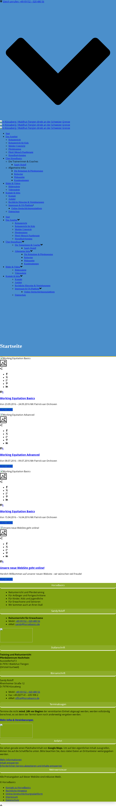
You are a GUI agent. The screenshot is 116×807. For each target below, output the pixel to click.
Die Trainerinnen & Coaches (27, 245)
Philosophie (19, 177)
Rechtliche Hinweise (16, 790)
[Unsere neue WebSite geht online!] (0, 527)
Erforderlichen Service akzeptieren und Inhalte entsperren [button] (31, 765)
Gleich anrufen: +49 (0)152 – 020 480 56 (23, 1)
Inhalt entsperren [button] (9, 762)
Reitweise (18, 174)
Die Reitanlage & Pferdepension (28, 171)
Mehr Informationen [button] (11, 759)
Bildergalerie (14, 186)
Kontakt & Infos (13, 193)
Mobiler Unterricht (16, 146)
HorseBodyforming (17, 155)
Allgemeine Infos (22, 251)
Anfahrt (11, 199)
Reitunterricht (14, 139)
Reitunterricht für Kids (18, 143)
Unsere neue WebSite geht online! (22, 568)
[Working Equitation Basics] (0, 358)
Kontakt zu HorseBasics (18, 787)
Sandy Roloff (20, 164)
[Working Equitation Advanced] (0, 414)
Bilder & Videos (13, 183)
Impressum (12, 796)
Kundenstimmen (21, 180)
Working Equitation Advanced (20, 455)
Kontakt (12, 196)
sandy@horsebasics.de (27, 624)
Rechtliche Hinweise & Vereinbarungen (26, 202)
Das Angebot (11, 136)
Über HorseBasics (14, 158)
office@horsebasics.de (27, 698)
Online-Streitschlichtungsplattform (26, 208)
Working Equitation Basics (17, 398)
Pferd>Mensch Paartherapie (20, 152)
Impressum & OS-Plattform (20, 205)
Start (8, 133)
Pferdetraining (14, 149)
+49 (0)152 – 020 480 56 (28, 621)
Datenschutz (14, 211)
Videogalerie (14, 189)
